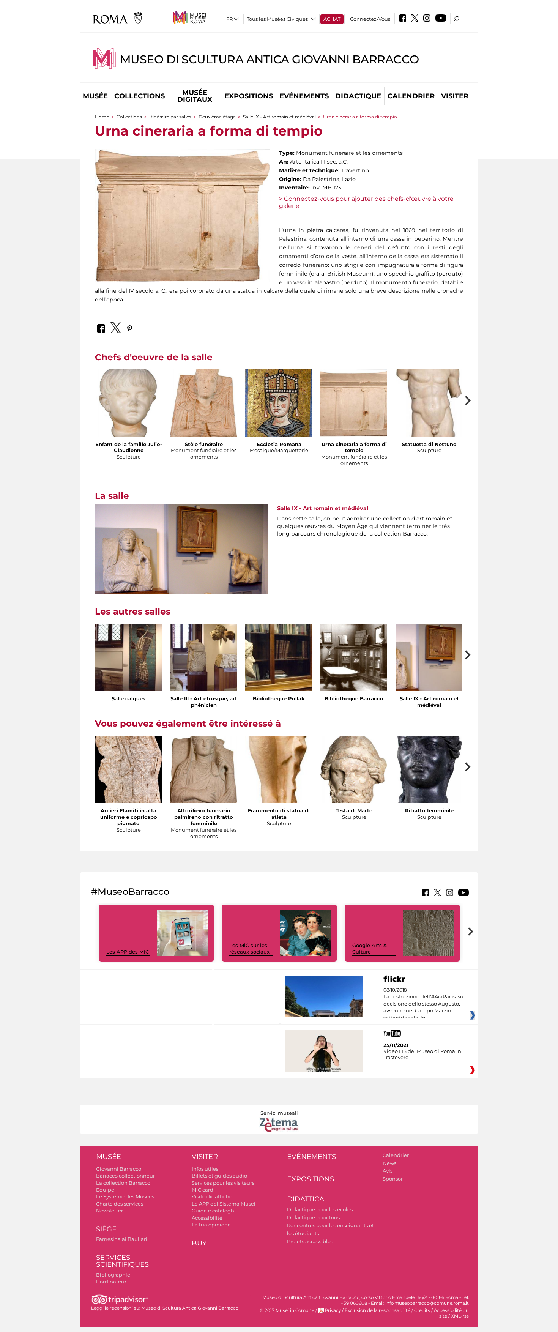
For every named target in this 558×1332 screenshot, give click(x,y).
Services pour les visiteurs (223, 1183)
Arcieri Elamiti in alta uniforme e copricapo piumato (128, 816)
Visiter (454, 96)
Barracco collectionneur (125, 1176)
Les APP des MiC (127, 952)
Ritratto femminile (429, 810)
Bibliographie (113, 1275)
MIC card (202, 1190)
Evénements (304, 96)
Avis (387, 1171)
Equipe (105, 1190)
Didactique (358, 96)
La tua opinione (211, 1225)
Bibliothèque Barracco (354, 698)
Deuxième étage (217, 117)
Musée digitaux (194, 96)
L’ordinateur (111, 1281)
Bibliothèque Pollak (279, 698)
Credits (422, 1310)
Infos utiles (205, 1169)
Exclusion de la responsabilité (377, 1310)
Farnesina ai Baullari (121, 1239)
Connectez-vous (370, 19)
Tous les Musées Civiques (277, 19)
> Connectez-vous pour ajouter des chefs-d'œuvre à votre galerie (366, 202)
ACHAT (331, 19)
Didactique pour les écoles (320, 1209)
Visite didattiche (212, 1196)
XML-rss (460, 1316)
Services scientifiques (122, 1261)
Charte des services (119, 1204)
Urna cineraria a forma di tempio (354, 447)
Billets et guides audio (219, 1176)
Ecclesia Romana (279, 444)
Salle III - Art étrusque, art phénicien (203, 701)
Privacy (333, 1310)
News (389, 1163)
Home (102, 117)
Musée (95, 96)
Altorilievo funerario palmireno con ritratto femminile (203, 816)
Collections (139, 96)
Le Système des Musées (125, 1196)
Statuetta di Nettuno (429, 444)
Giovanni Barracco (118, 1169)
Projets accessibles (310, 1241)
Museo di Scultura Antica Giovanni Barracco (269, 59)
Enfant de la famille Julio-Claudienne (128, 447)
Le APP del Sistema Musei (223, 1204)
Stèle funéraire (204, 444)
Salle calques (128, 698)
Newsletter (109, 1210)
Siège (106, 1229)
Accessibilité (207, 1218)
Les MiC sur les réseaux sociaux (249, 948)
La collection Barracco (123, 1183)
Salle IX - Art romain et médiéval (279, 117)
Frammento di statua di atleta (279, 813)
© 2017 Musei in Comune (287, 1310)
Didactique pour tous (313, 1217)
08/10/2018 (423, 1004)
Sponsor (393, 1179)
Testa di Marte (354, 810)
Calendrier (411, 96)
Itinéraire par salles (170, 117)
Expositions (248, 96)
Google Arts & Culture (369, 948)
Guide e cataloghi (214, 1210)
